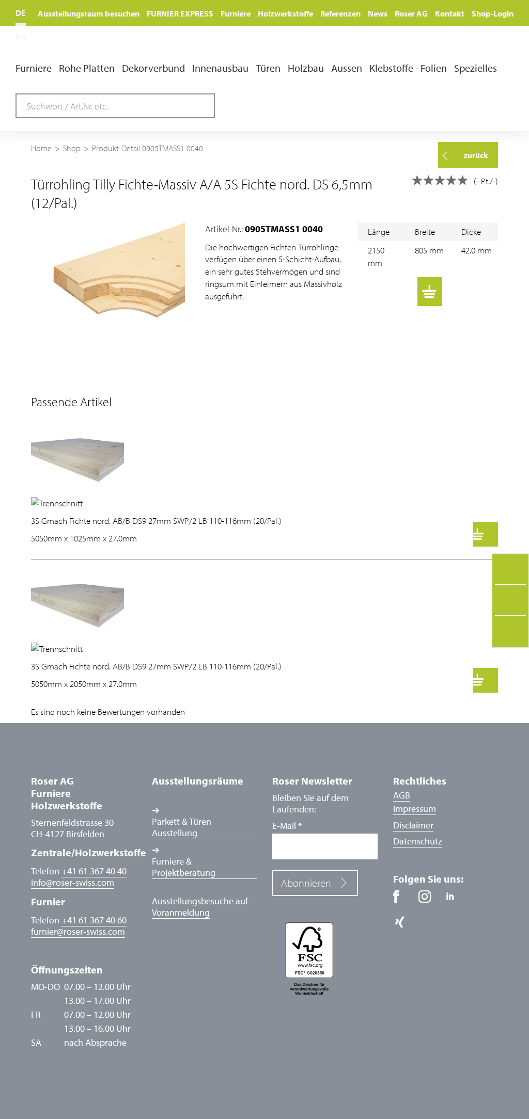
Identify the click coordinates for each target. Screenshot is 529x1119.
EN (20, 36)
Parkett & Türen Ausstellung (181, 827)
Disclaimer (413, 825)
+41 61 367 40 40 (94, 871)
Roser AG (411, 13)
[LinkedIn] (454, 900)
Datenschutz (417, 841)
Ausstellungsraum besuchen (88, 13)
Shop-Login (493, 13)
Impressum (414, 808)
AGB (401, 795)
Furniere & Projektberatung (183, 867)
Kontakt (449, 13)
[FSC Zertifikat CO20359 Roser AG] (325, 958)
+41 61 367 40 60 (94, 920)
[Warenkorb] (429, 291)
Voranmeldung (181, 912)
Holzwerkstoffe (285, 13)
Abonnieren (306, 882)
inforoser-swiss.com (72, 882)
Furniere (236, 13)
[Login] (502, 99)
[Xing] (403, 926)
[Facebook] (403, 900)
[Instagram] (428, 900)
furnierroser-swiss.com (78, 931)
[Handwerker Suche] (452, 99)
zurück (476, 155)
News (377, 13)
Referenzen (340, 13)
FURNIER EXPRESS (180, 13)
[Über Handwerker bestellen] (369, 292)
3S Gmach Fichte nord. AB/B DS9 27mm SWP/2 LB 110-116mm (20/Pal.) (156, 520)
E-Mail (287, 826)
